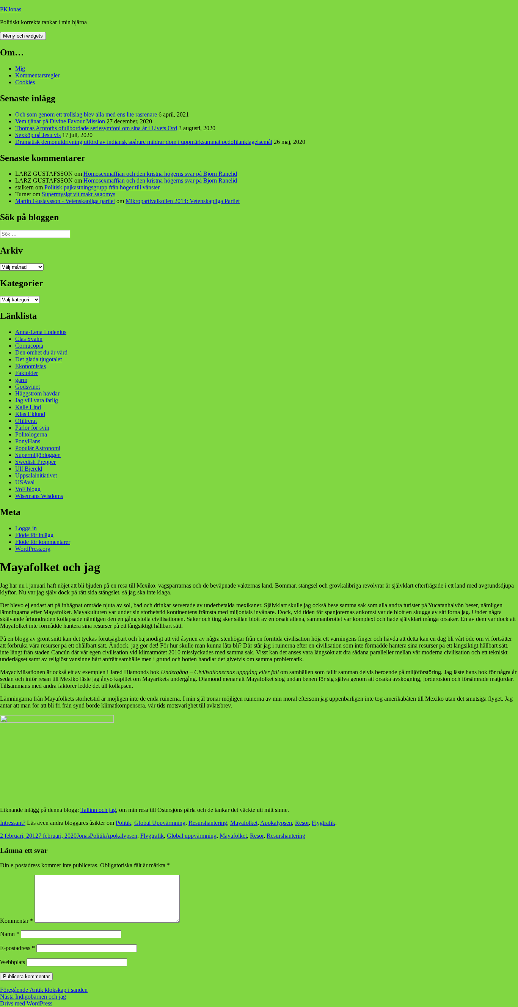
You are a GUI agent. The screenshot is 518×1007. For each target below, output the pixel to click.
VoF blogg (28, 489)
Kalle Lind (28, 407)
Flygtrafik (323, 822)
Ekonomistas (30, 366)
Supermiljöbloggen (38, 455)
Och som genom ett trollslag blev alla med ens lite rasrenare (86, 114)
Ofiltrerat (26, 421)
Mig (20, 68)
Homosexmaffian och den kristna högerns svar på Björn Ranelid (160, 173)
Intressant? (12, 822)
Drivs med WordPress (26, 1003)
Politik (123, 822)
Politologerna (31, 434)
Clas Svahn (28, 339)
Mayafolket (243, 822)
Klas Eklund (30, 414)
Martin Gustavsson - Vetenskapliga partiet (65, 201)
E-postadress (17, 948)
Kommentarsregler (37, 75)
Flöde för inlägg (34, 535)
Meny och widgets (23, 36)
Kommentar (16, 920)
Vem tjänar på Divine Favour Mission (60, 121)
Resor (302, 822)
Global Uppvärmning (159, 822)
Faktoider (26, 373)
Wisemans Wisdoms (39, 496)
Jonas (83, 835)
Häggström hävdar (37, 393)
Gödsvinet (27, 386)
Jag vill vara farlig (36, 400)
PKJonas (10, 9)
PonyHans (27, 441)
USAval (25, 482)
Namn (9, 934)
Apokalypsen (276, 822)
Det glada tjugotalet (38, 359)
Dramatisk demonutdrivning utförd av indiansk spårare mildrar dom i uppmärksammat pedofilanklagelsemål (143, 142)
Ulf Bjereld (28, 468)
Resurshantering (207, 822)
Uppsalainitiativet (36, 475)
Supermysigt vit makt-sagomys (78, 194)
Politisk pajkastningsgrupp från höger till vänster (102, 187)
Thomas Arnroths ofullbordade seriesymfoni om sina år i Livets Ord (96, 128)
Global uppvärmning (192, 835)
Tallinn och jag (98, 810)
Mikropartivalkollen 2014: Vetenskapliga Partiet (183, 201)
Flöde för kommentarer (42, 542)
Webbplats (12, 962)
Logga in (26, 528)
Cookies (25, 82)
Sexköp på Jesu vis (38, 135)
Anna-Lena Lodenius (40, 332)
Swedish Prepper (35, 462)
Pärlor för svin (32, 427)
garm (21, 380)
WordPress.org (32, 548)
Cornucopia (29, 345)
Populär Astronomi (37, 448)
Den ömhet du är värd (41, 352)
